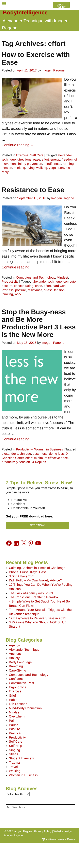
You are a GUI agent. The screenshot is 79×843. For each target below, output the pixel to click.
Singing (14, 750)
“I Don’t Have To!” (21, 576)
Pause (13, 725)
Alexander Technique (24, 649)
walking (41, 167)
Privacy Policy (42, 831)
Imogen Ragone (13, 835)
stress (48, 290)
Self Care (37, 155)
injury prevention (30, 163)
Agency (14, 645)
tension (7, 167)
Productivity (10, 281)
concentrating (23, 285)
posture (20, 290)
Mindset (62, 277)
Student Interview (21, 758)
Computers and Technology (35, 277)
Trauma (14, 762)
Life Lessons (18, 704)
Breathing (16, 666)
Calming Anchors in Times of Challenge (37, 567)
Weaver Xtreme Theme (61, 839)
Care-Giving (17, 670)
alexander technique (47, 281)
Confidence (17, 678)
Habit (12, 699)
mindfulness (52, 163)
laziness (8, 290)
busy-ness (40, 453)
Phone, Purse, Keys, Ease (28, 572)
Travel (13, 766)
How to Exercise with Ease (36, 58)
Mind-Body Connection (25, 708)
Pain (12, 720)
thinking (19, 167)
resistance (35, 290)
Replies (39, 462)
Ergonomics (17, 687)
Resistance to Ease (33, 190)
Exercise (22, 155)
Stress (13, 754)
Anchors (15, 653)
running (68, 163)
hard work (59, 285)
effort (45, 159)
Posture (14, 729)
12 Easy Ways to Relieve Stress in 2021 (37, 618)
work (18, 294)
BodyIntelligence (25, 13)
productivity (10, 462)
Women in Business (48, 449)
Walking (14, 771)
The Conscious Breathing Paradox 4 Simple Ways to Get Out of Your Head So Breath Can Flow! (39, 601)
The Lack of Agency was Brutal (31, 593)
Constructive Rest (21, 683)
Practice (15, 733)
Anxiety (14, 658)
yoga (52, 167)
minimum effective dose (51, 458)
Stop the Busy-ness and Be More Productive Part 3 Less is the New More (39, 323)
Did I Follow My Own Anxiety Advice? (35, 580)
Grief (12, 695)
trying (31, 167)
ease (36, 159)
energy (55, 159)
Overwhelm (17, 716)
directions (24, 159)
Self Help (15, 745)
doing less (56, 453)
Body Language (20, 662)
